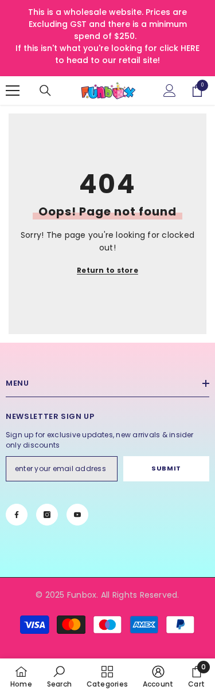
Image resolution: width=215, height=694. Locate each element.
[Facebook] (17, 515)
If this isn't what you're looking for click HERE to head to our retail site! (107, 54)
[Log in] (169, 90)
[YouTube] (77, 515)
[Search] (45, 90)
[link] (59, 676)
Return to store (107, 270)
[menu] (12, 90)
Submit (166, 468)
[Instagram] (47, 515)
